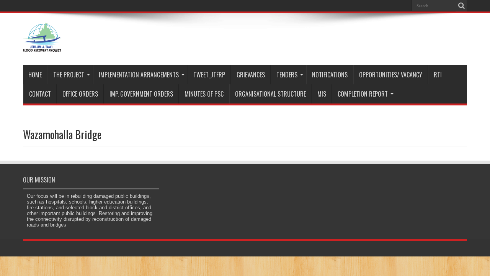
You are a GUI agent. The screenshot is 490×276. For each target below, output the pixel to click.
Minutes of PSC (204, 94)
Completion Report (363, 94)
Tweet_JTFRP (209, 74)
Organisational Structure (270, 94)
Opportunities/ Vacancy (390, 74)
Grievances (251, 74)
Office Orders (80, 94)
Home (35, 74)
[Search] (461, 6)
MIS (321, 94)
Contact (40, 94)
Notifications (330, 74)
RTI (438, 74)
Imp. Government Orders (141, 94)
